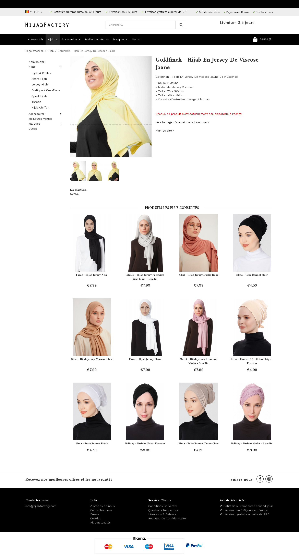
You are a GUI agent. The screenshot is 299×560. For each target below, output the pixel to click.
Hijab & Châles (41, 73)
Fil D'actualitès (100, 522)
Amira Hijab (39, 78)
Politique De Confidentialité (167, 518)
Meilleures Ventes (97, 39)
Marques (118, 39)
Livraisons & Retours (162, 514)
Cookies (95, 518)
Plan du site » (165, 130)
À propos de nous (102, 506)
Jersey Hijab (40, 84)
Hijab (51, 39)
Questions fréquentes (163, 510)
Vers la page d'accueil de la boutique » (182, 122)
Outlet (136, 39)
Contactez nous (101, 510)
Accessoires (70, 39)
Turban (36, 101)
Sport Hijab (39, 96)
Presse (94, 514)
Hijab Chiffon (40, 107)
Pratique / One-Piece (46, 90)
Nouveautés (35, 39)
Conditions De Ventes (163, 506)
